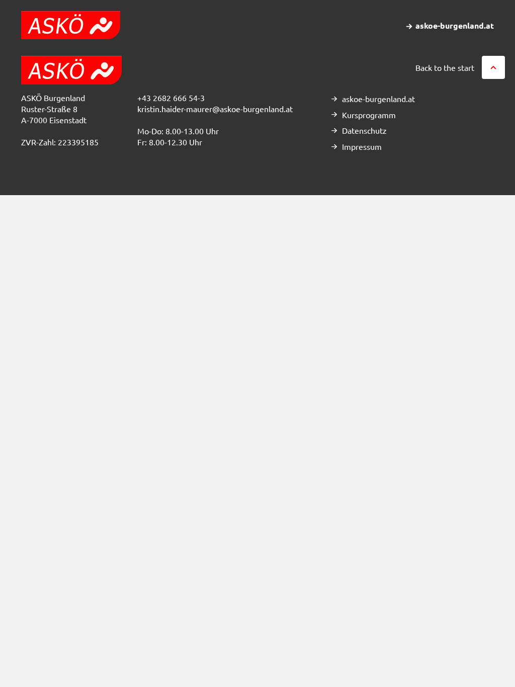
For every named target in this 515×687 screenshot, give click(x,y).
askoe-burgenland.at (378, 99)
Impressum (362, 146)
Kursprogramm (369, 115)
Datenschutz (364, 130)
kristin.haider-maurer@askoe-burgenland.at (215, 109)
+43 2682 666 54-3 (171, 98)
